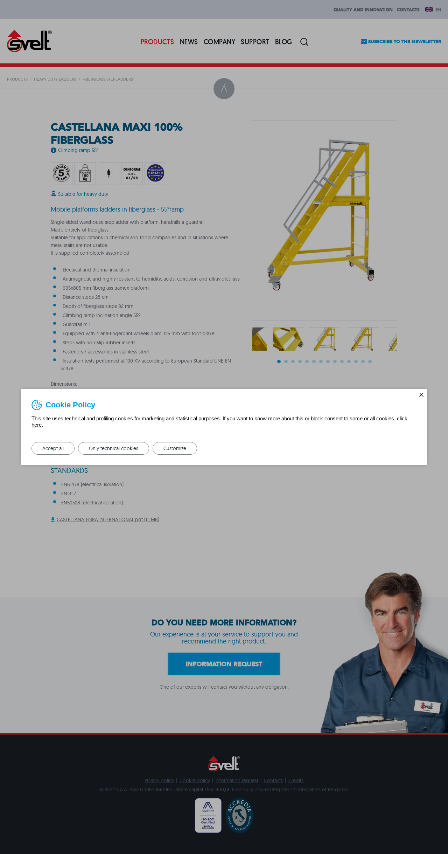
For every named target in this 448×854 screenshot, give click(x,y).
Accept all (53, 448)
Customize (174, 448)
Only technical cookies (113, 448)
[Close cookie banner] (421, 395)
